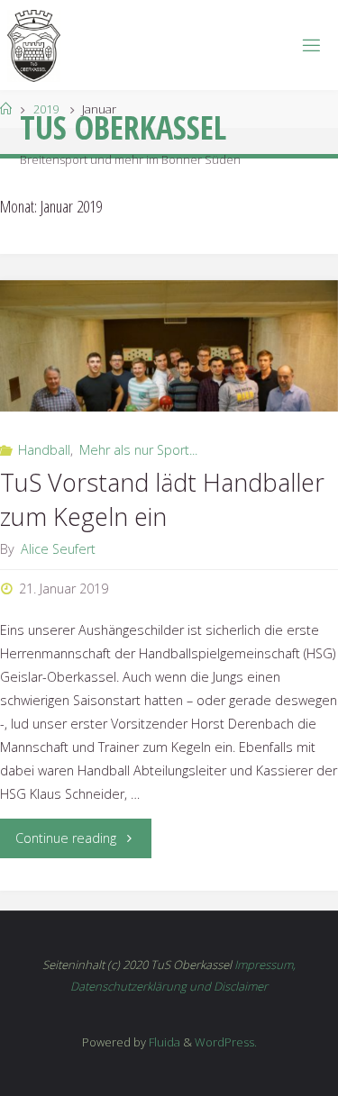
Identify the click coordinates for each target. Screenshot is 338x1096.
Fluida (163, 1042)
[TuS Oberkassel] (33, 44)
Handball (44, 449)
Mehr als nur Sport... (138, 449)
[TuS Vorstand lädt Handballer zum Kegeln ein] (169, 346)
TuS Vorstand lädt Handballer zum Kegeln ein (162, 499)
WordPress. (226, 1042)
